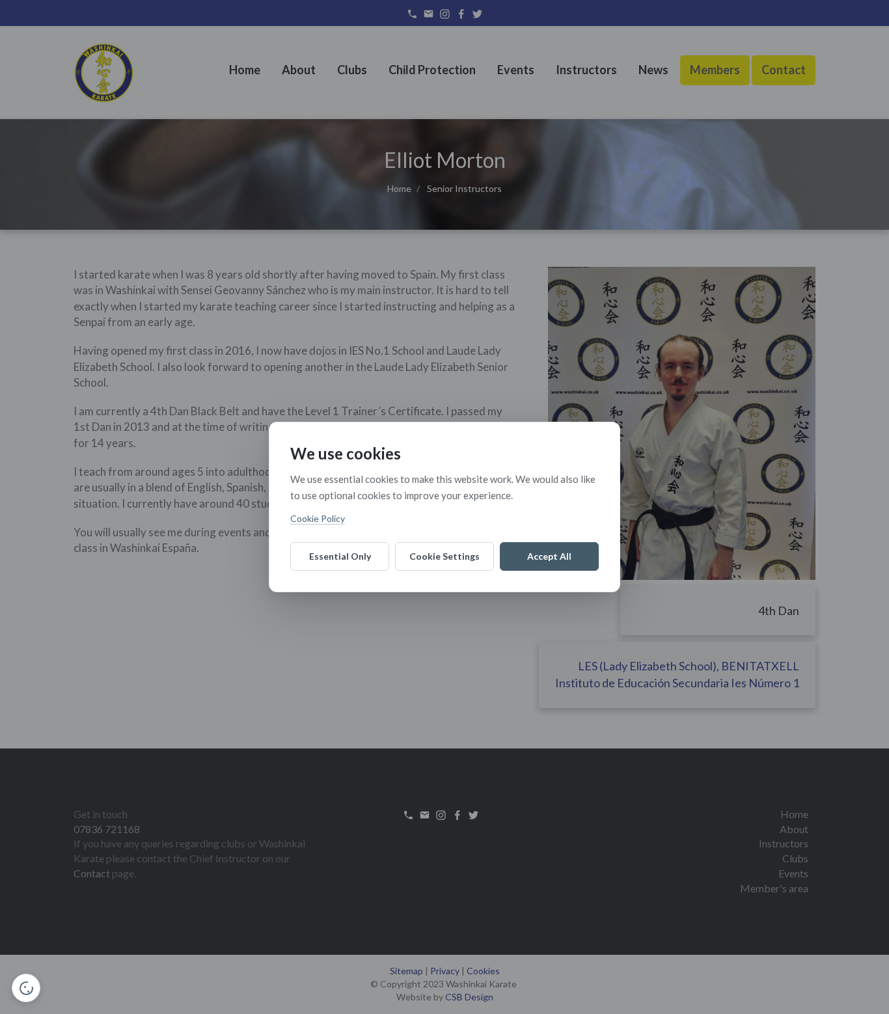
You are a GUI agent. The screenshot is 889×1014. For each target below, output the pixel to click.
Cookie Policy (317, 518)
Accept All (549, 556)
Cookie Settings (444, 556)
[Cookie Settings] (26, 988)
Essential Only (340, 556)
